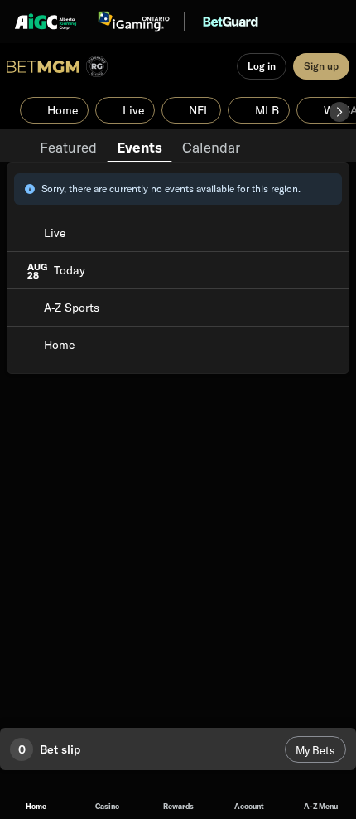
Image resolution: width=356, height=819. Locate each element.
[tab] (68, 145)
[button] (339, 112)
